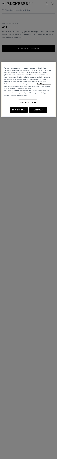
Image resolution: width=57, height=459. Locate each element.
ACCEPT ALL (38, 110)
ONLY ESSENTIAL (18, 110)
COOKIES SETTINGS (28, 102)
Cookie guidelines (44, 84)
